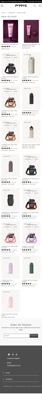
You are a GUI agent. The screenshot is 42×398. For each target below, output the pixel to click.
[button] (2, 6)
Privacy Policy (21, 386)
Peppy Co (11, 386)
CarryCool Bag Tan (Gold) (9, 111)
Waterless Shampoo (9, 44)
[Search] (35, 5)
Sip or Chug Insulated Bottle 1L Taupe (31, 145)
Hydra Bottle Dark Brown (9, 179)
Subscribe (33, 335)
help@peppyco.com (14, 365)
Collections (11, 12)
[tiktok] (16, 354)
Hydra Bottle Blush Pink (9, 314)
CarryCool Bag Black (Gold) (10, 77)
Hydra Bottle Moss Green (29, 281)
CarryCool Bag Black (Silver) (31, 179)
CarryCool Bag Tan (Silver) (9, 145)
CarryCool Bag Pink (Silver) (9, 247)
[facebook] (9, 354)
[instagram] (13, 354)
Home (3, 12)
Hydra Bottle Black (30, 111)
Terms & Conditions (34, 386)
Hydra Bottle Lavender (6, 281)
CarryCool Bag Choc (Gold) (30, 213)
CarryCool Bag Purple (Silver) (28, 247)
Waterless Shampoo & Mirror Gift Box (31, 45)
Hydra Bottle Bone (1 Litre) (30, 77)
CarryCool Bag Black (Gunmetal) (10, 213)
